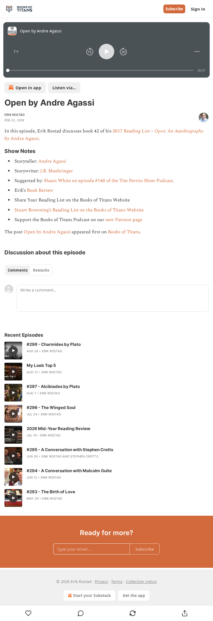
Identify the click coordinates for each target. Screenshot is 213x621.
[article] (106, 350)
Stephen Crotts (84, 456)
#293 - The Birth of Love (51, 491)
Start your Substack (92, 595)
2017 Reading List (131, 131)
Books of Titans (124, 232)
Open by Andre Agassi (47, 232)
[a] (13, 350)
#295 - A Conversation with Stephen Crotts (70, 449)
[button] (16, 51)
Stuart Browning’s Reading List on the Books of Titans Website (79, 210)
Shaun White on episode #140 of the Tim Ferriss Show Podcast (108, 180)
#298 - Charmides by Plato (54, 344)
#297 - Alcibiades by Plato (53, 386)
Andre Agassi (52, 161)
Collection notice (141, 581)
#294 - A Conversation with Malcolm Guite (69, 470)
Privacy (101, 581)
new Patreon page (123, 219)
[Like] (28, 613)
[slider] (100, 70)
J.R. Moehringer (56, 171)
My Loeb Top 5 (41, 365)
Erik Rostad (14, 115)
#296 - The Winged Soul (51, 407)
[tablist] (28, 270)
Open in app (28, 87)
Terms (117, 581)
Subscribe (174, 8)
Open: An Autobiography (179, 131)
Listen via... (64, 87)
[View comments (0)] (81, 613)
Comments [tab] (17, 270)
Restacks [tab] (41, 270)
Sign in (198, 9)
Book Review (40, 190)
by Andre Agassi (21, 138)
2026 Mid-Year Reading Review (58, 428)
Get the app (134, 595)
